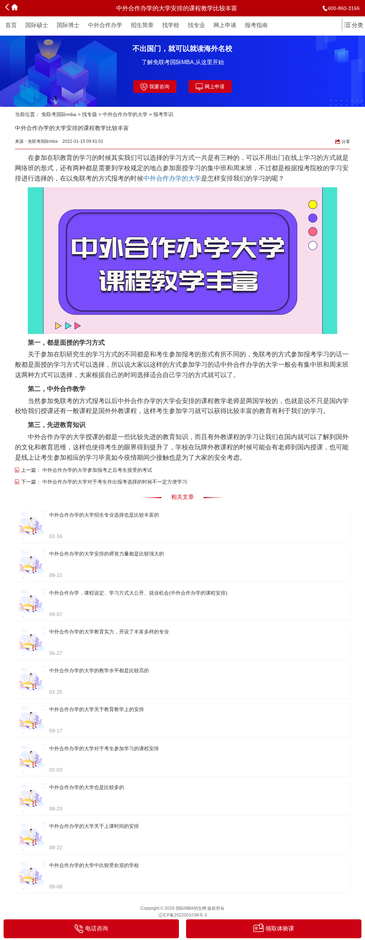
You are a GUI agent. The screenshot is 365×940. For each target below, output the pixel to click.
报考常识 (163, 114)
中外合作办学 (105, 25)
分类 (357, 25)
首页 (11, 25)
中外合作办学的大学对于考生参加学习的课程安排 (104, 748)
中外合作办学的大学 (125, 114)
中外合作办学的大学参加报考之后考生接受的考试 (97, 470)
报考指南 (256, 25)
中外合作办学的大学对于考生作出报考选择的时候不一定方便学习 (114, 482)
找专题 (89, 114)
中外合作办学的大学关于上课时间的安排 (94, 826)
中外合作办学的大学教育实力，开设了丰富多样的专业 (109, 631)
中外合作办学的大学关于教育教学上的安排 (96, 709)
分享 (345, 141)
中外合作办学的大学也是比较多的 (86, 787)
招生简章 (142, 25)
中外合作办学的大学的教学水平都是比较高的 (99, 670)
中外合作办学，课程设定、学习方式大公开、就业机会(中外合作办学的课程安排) (138, 593)
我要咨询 (159, 86)
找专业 (196, 25)
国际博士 (68, 25)
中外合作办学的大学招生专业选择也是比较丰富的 (104, 515)
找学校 (170, 25)
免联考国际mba (58, 114)
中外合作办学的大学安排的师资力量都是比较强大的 (106, 554)
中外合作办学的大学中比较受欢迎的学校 (94, 865)
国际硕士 (36, 25)
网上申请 (225, 25)
